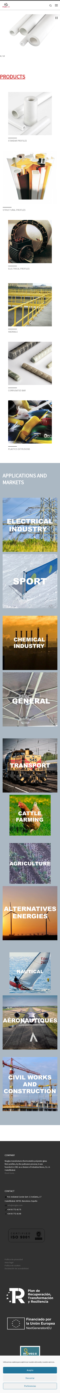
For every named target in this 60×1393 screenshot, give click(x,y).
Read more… (10, 1173)
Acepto (30, 1370)
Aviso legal (9, 1262)
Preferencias (30, 1386)
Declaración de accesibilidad (17, 1268)
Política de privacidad (14, 1259)
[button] (56, 18)
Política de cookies (12, 1265)
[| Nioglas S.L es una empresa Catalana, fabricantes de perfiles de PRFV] (6, 5)
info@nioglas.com (14, 1205)
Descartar (30, 1378)
